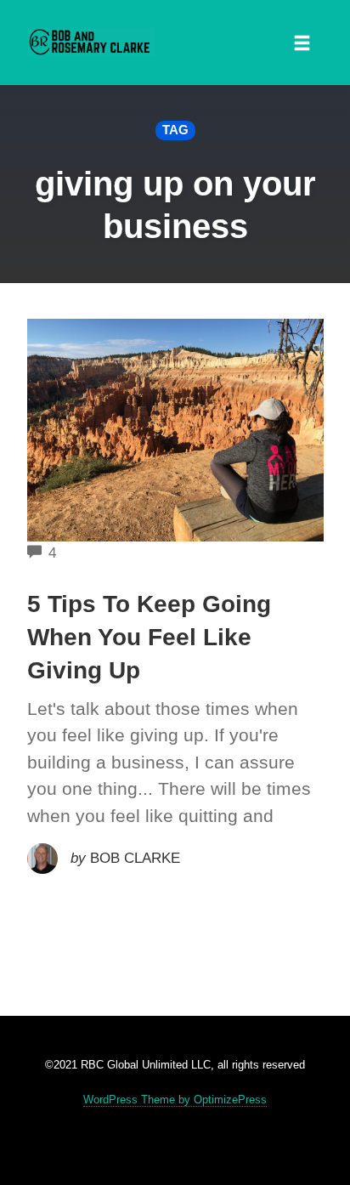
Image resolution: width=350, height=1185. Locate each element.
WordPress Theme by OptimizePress (175, 1099)
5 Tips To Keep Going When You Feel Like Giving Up (149, 637)
